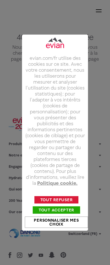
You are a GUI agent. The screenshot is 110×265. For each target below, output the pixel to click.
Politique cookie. (57, 183)
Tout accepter (56, 209)
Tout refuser (56, 199)
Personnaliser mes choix (56, 222)
